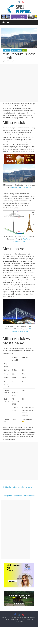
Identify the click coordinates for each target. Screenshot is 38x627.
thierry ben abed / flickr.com (20, 187)
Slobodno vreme (16, 50)
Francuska (6, 50)
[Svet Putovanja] (3, 22)
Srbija (24, 50)
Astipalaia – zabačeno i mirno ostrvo (20, 495)
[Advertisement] (19, 83)
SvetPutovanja (17, 61)
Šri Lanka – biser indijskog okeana (16, 487)
